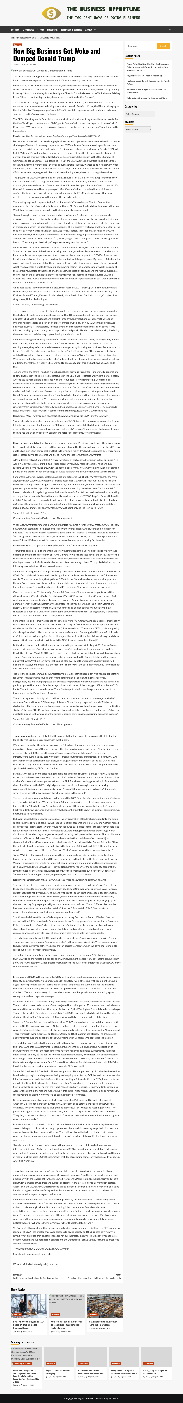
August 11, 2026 (158, 1377)
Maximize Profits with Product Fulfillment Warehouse (103, 1323)
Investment (52, 29)
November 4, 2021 (30, 65)
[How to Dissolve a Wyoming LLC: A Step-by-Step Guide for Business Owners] (29, 1306)
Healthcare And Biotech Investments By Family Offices (148, 82)
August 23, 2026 (61, 1377)
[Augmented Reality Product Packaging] (59, 1357)
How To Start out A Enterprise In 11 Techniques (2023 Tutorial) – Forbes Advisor (66, 1325)
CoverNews (100, 1398)
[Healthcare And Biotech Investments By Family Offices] (91, 1357)
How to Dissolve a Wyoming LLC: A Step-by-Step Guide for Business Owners (28, 1325)
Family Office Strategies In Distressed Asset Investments (146, 91)
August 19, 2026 (93, 1377)
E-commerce (28, 29)
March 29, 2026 (66, 1331)
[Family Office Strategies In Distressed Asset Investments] (124, 1357)
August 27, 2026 (28, 1385)
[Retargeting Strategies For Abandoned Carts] (156, 1357)
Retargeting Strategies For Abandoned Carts (147, 98)
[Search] (170, 29)
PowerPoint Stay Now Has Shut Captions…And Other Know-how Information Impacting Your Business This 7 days (148, 67)
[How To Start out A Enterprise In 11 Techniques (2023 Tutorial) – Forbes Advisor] (67, 1306)
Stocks (40, 29)
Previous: (37, 1276)
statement (80, 326)
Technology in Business (71, 29)
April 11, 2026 (27, 1331)
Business (15, 29)
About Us (89, 29)
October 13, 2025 (104, 1328)
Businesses (51, 1363)
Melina (17, 65)
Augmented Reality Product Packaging (144, 75)
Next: (94, 1276)
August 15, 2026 (126, 1377)
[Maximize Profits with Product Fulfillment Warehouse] (105, 1306)
